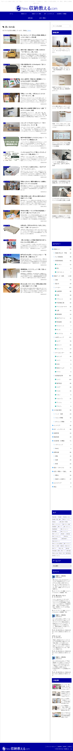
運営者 (64, 746)
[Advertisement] (24, 309)
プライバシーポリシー (51, 746)
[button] (70, 26)
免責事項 (60, 746)
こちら (29, 30)
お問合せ (70, 746)
